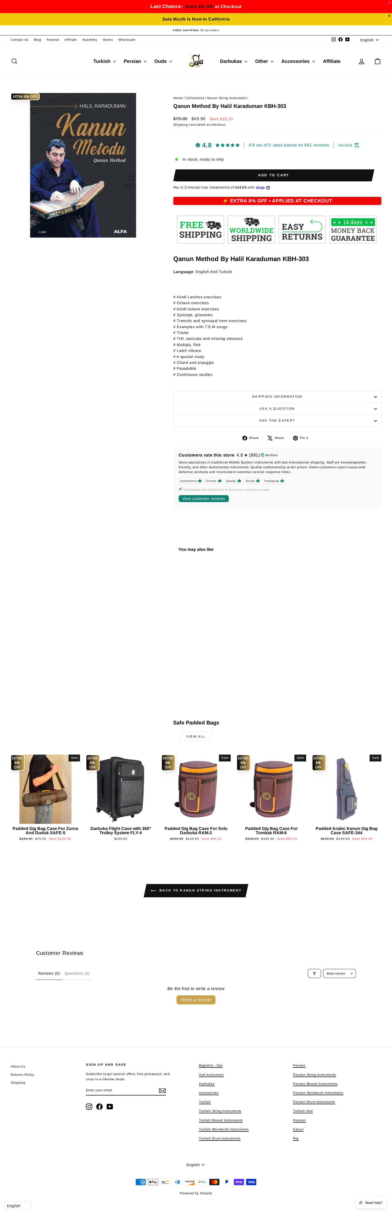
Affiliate (71, 40)
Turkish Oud (303, 1111)
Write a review (196, 999)
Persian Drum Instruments (314, 1102)
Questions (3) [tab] (77, 973)
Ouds (161, 61)
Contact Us (20, 40)
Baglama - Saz (211, 1065)
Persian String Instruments (314, 1075)
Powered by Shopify (196, 1193)
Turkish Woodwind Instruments (224, 1129)
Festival (53, 40)
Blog (37, 40)
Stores (108, 40)
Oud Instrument (211, 1075)
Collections (195, 98)
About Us (18, 1066)
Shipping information (277, 396)
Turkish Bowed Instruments (221, 1120)
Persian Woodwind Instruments (318, 1093)
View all (196, 736)
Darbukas (231, 61)
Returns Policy (22, 1075)
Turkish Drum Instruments (220, 1138)
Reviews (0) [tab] (49, 973)
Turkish (102, 61)
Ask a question (277, 408)
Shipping (180, 125)
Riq (296, 1138)
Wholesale (126, 40)
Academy (89, 40)
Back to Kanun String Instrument (200, 891)
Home (178, 98)
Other (262, 61)
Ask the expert (277, 420)
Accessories (296, 61)
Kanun (298, 1129)
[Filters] (314, 973)
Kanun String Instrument (226, 98)
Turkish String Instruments (220, 1111)
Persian (133, 61)
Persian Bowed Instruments (315, 1084)
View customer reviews (203, 498)
